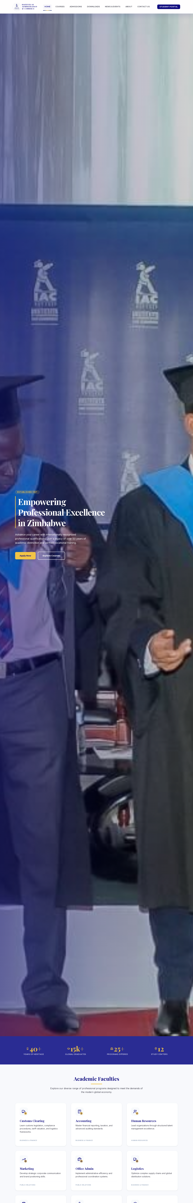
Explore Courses (51, 555)
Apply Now (25, 555)
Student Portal (169, 7)
